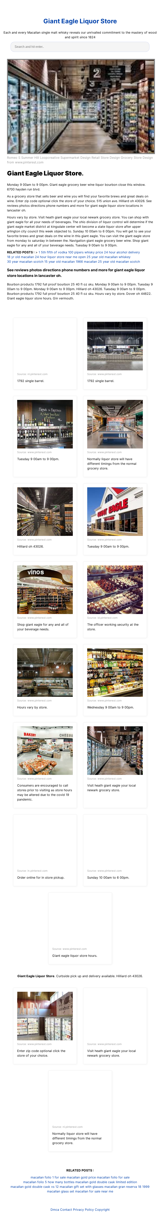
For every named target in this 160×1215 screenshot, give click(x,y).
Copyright (102, 1210)
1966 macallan (86, 261)
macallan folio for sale (113, 1177)
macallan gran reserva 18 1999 (126, 1187)
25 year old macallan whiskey (109, 257)
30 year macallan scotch (25, 261)
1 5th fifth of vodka (53, 252)
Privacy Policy (83, 1210)
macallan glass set (60, 1191)
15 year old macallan (59, 261)
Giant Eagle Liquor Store (80, 21)
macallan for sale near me (94, 1191)
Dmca (55, 1210)
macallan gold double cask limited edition (106, 1182)
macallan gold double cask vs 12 (35, 1187)
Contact (66, 1210)
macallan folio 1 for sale (48, 1177)
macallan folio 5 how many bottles (48, 1182)
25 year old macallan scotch (119, 261)
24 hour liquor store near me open (60, 257)
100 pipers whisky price (85, 252)
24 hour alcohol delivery (122, 252)
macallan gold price (81, 1177)
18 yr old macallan (20, 257)
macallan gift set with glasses (81, 1187)
